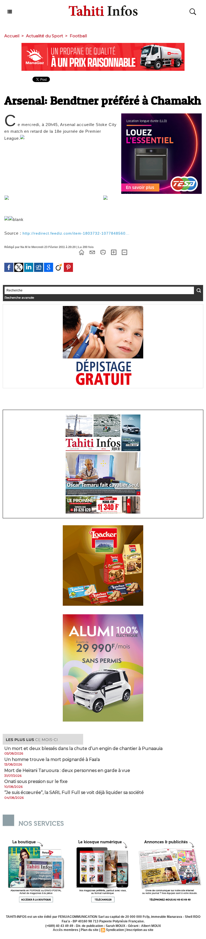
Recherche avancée (19, 297)
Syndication (115, 930)
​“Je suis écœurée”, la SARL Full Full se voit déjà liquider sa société (74, 792)
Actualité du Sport (44, 35)
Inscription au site (139, 930)
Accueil (11, 35)
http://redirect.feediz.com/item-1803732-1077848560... (76, 233)
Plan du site (89, 930)
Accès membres (65, 930)
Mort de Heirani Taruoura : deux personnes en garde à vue (67, 770)
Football (78, 35)
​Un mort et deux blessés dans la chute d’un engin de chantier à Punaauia (83, 748)
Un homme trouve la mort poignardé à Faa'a (52, 759)
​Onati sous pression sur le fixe (36, 781)
